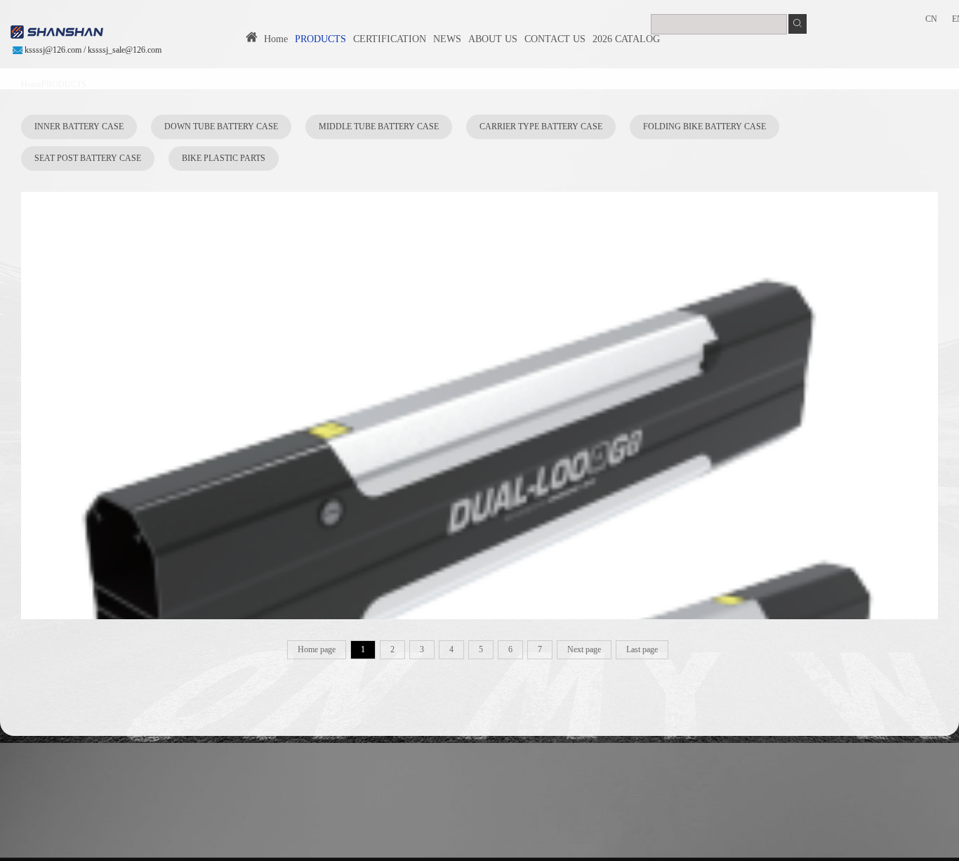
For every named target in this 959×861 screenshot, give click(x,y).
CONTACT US (555, 39)
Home (273, 39)
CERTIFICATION (389, 39)
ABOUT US (492, 39)
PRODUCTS (320, 39)
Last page (642, 649)
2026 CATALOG (626, 39)
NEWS (447, 39)
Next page (584, 649)
